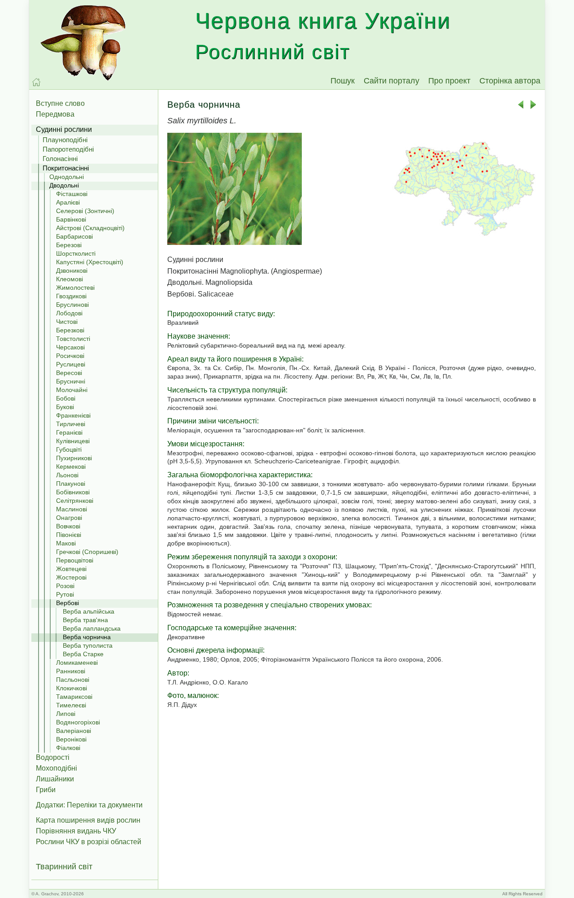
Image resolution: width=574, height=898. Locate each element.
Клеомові (69, 279)
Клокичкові (71, 688)
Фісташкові (71, 193)
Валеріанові (73, 730)
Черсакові (70, 347)
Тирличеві (70, 423)
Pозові (65, 585)
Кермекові (71, 466)
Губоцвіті (69, 449)
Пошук (342, 80)
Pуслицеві (70, 364)
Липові (65, 713)
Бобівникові (73, 492)
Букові (65, 406)
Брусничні (70, 381)
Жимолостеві (75, 287)
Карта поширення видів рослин (88, 820)
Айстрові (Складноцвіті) (90, 227)
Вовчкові (68, 526)
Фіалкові (68, 747)
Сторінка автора (509, 80)
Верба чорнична (87, 637)
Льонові (67, 475)
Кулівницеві (73, 441)
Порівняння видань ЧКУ (76, 831)
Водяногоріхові (78, 722)
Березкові (70, 330)
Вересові (69, 372)
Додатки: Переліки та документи (89, 805)
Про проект (449, 80)
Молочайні (71, 389)
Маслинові (71, 509)
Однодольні (66, 176)
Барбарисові (74, 236)
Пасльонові (72, 679)
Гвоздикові (71, 296)
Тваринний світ (64, 866)
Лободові (69, 313)
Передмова (55, 114)
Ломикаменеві (77, 662)
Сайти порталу (391, 80)
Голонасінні (60, 158)
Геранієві (69, 432)
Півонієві (68, 534)
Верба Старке (83, 654)
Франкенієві (73, 415)
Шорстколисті (76, 253)
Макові (66, 543)
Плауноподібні (65, 140)
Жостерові (71, 577)
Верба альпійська (88, 611)
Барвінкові (71, 219)
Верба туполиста (88, 645)
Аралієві (68, 202)
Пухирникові (74, 458)
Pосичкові (70, 355)
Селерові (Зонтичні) (85, 210)
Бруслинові (72, 304)
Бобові (65, 398)
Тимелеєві (71, 705)
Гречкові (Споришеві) (87, 551)
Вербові (67, 602)
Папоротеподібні (68, 149)
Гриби (46, 789)
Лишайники (55, 779)
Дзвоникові (71, 270)
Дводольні (64, 185)
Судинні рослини (64, 129)
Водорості (53, 757)
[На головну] (36, 82)
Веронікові (71, 739)
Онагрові (69, 517)
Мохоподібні (56, 768)
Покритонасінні (66, 168)
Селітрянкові (74, 500)
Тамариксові (74, 696)
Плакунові (70, 483)
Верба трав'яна (85, 619)
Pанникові (70, 671)
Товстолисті (73, 338)
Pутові (65, 594)
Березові (69, 244)
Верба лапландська (92, 628)
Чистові (67, 321)
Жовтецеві (71, 568)
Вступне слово (60, 103)
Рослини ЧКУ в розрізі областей (88, 842)
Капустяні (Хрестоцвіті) (89, 262)
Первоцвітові (74, 560)
